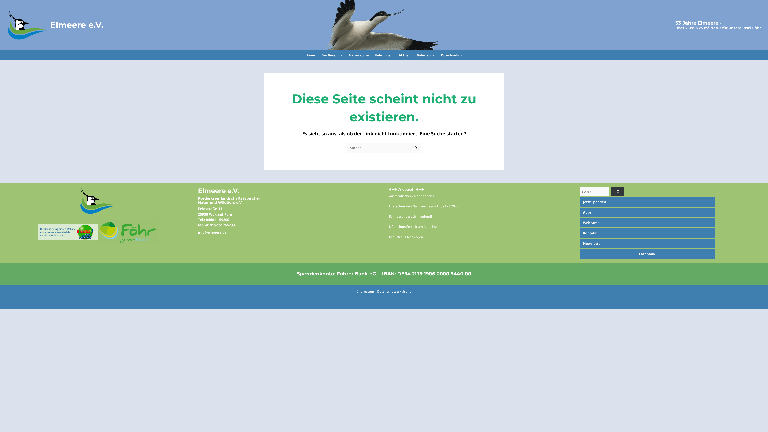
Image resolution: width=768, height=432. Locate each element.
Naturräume (359, 55)
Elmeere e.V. (76, 25)
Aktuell (404, 55)
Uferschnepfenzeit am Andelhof (413, 226)
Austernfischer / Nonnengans (411, 196)
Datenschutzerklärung (394, 291)
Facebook (647, 254)
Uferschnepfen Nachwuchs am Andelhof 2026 (423, 206)
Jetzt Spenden (594, 202)
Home (310, 55)
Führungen (383, 55)
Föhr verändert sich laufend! (410, 216)
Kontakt (590, 233)
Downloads (450, 55)
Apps (587, 212)
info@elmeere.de (212, 232)
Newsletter (592, 243)
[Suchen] (617, 191)
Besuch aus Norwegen (406, 237)
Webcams (591, 222)
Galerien (424, 55)
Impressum (365, 291)
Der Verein (329, 55)
